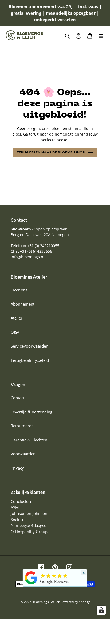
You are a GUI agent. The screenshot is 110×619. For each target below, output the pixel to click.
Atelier (16, 318)
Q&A (15, 332)
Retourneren (22, 425)
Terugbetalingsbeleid (30, 360)
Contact (18, 397)
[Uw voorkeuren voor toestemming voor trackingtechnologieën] (101, 610)
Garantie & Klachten (29, 440)
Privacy (17, 468)
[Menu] (101, 35)
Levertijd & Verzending (31, 411)
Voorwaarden (23, 453)
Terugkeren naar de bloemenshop (51, 152)
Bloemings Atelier (46, 601)
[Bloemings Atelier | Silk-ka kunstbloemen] (31, 584)
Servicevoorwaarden (29, 346)
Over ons (19, 290)
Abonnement (22, 304)
